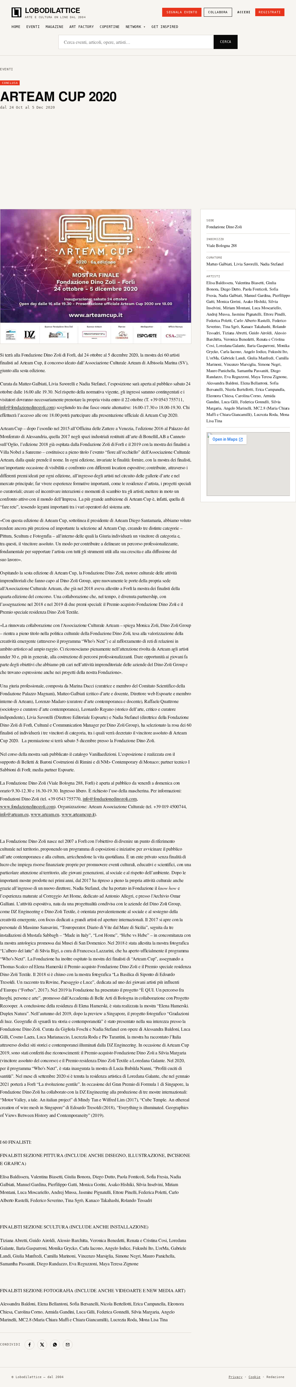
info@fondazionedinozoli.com (27, 407)
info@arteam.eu (14, 814)
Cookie (254, 1377)
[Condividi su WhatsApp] (55, 1345)
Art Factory (81, 27)
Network (133, 27)
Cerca (225, 42)
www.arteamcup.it (78, 814)
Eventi (33, 27)
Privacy (236, 1377)
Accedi (244, 12)
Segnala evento (181, 12)
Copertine (110, 27)
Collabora (218, 12)
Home (16, 27)
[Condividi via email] (68, 1345)
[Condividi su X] (42, 1345)
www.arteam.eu (45, 814)
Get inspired (164, 27)
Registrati (270, 12)
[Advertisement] (148, 159)
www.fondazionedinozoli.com (27, 806)
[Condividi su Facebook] (29, 1345)
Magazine (55, 27)
